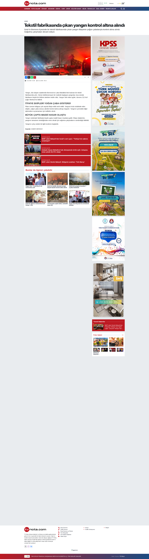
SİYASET (44, 8)
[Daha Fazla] (34, 77)
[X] (25, 546)
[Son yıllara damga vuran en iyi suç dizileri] (116, 342)
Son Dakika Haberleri (65, 534)
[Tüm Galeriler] (122, 335)
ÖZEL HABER (100, 8)
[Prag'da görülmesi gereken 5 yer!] (100, 342)
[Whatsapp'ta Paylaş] (31, 77)
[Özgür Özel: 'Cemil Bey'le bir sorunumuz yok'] (36, 179)
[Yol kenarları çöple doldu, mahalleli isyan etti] (57, 196)
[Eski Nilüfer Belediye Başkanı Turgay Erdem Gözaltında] (120, 350)
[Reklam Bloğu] (108, 58)
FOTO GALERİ (35, 8)
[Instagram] (28, 546)
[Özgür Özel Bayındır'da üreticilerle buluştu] (79, 196)
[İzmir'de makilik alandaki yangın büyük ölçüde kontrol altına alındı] (57, 179)
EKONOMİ (51, 8)
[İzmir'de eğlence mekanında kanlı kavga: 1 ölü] (36, 196)
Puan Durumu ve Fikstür (66, 531)
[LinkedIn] (31, 546)
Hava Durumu (64, 527)
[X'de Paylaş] (28, 77)
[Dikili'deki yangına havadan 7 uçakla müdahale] (79, 179)
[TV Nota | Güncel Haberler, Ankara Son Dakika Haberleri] (35, 3)
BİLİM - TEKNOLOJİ (88, 8)
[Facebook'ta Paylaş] (26, 77)
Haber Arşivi (63, 536)
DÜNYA (58, 8)
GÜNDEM (27, 8)
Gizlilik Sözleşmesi (90, 529)
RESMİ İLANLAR (111, 8)
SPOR (68, 8)
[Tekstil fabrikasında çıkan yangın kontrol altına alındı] (57, 55)
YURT (63, 8)
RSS (27, 556)
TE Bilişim (122, 556)
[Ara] (122, 8)
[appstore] (74, 550)
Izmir (26, 21)
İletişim (107, 527)
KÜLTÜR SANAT (76, 8)
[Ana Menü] (124, 8)
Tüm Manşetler (64, 532)
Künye (86, 527)
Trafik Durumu (64, 529)
